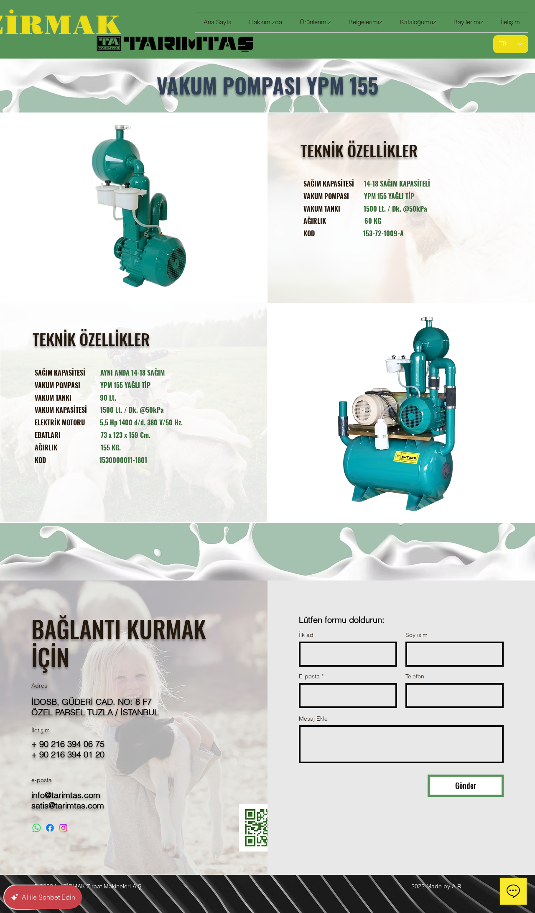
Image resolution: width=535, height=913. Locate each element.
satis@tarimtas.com (67, 805)
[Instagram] (63, 828)
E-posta (309, 676)
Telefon (414, 676)
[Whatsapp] (36, 828)
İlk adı (307, 635)
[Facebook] (50, 828)
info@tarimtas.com (65, 795)
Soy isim (416, 635)
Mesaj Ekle (313, 718)
